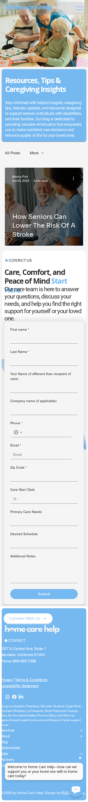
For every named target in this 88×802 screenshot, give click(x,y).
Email (15, 445)
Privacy (6, 679)
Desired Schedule (24, 534)
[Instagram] (7, 697)
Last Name (19, 352)
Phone (16, 423)
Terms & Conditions (31, 679)
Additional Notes (22, 556)
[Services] (82, 730)
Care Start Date (22, 490)
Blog (4, 742)
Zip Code (18, 467)
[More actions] (75, 178)
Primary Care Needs (26, 512)
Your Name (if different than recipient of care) (40, 376)
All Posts (12, 153)
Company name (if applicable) (33, 401)
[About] (82, 736)
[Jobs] (82, 754)
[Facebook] (14, 697)
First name (19, 329)
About (5, 736)
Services (7, 730)
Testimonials (10, 748)
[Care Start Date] (15, 499)
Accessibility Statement (19, 686)
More (34, 153)
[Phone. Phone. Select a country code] (18, 432)
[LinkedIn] (21, 697)
